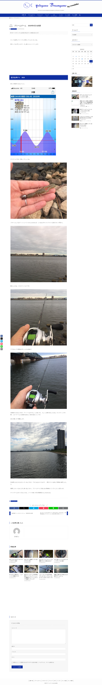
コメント (14, 628)
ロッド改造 (64, 680)
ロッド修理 (70, 680)
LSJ (55, 680)
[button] (14, 508)
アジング (51, 680)
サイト (13, 657)
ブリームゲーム (14, 501)
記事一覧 (31, 680)
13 (82, 58)
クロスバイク (45, 680)
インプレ (59, 680)
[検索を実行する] (91, 25)
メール (14, 651)
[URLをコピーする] (63, 508)
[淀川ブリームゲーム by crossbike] (51, 5)
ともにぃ (16, 536)
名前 (13, 646)
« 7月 (73, 68)
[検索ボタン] (79, 15)
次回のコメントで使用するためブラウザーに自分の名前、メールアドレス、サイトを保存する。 (34, 662)
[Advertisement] (38, 59)
